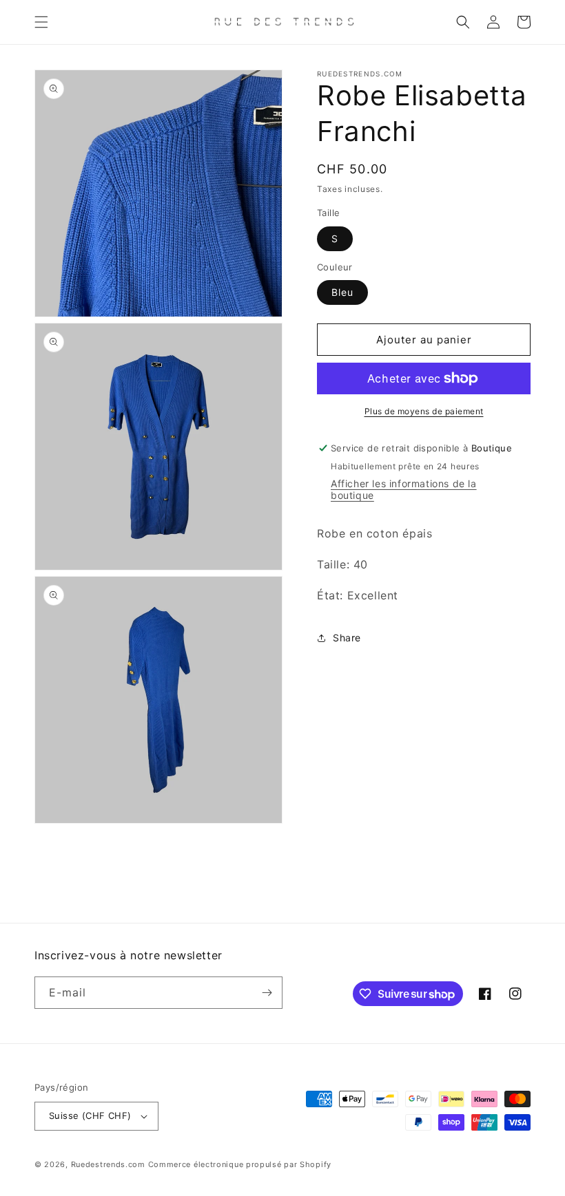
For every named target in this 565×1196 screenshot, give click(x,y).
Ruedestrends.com (108, 1164)
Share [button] (347, 637)
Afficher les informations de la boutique (404, 489)
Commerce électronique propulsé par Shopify (239, 1164)
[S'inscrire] (266, 992)
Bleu (342, 292)
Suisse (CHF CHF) (90, 1115)
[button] (41, 22)
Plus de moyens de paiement (424, 411)
